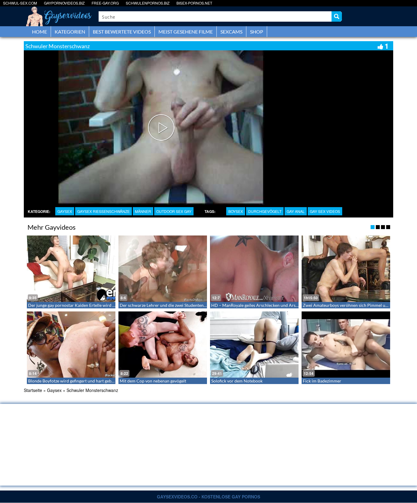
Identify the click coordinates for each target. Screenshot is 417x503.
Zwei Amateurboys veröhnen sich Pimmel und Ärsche (353, 305)
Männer (143, 211)
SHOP (256, 31)
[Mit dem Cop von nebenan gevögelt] (162, 344)
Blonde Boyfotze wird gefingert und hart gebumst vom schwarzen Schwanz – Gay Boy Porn (113, 380)
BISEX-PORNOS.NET (194, 3)
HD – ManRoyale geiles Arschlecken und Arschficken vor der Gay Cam (277, 305)
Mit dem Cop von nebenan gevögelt (153, 380)
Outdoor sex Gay (173, 211)
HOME (39, 31)
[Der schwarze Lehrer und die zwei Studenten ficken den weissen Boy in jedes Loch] (162, 268)
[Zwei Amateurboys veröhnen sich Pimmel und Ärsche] (346, 268)
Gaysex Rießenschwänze (103, 211)
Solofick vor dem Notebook (237, 380)
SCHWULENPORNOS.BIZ (147, 3)
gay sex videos (325, 211)
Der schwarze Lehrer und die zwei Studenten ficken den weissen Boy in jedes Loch (196, 305)
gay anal (296, 211)
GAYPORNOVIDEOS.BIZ (64, 3)
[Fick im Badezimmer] (346, 344)
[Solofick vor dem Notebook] (254, 344)
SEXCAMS (231, 31)
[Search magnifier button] (337, 16)
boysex (235, 211)
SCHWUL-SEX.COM (20, 3)
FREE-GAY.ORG (105, 3)
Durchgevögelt (264, 211)
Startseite (33, 390)
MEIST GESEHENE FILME (185, 31)
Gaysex (64, 211)
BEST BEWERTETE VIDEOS (122, 31)
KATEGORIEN (70, 31)
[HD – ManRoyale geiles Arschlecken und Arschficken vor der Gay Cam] (254, 268)
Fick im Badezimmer (322, 380)
